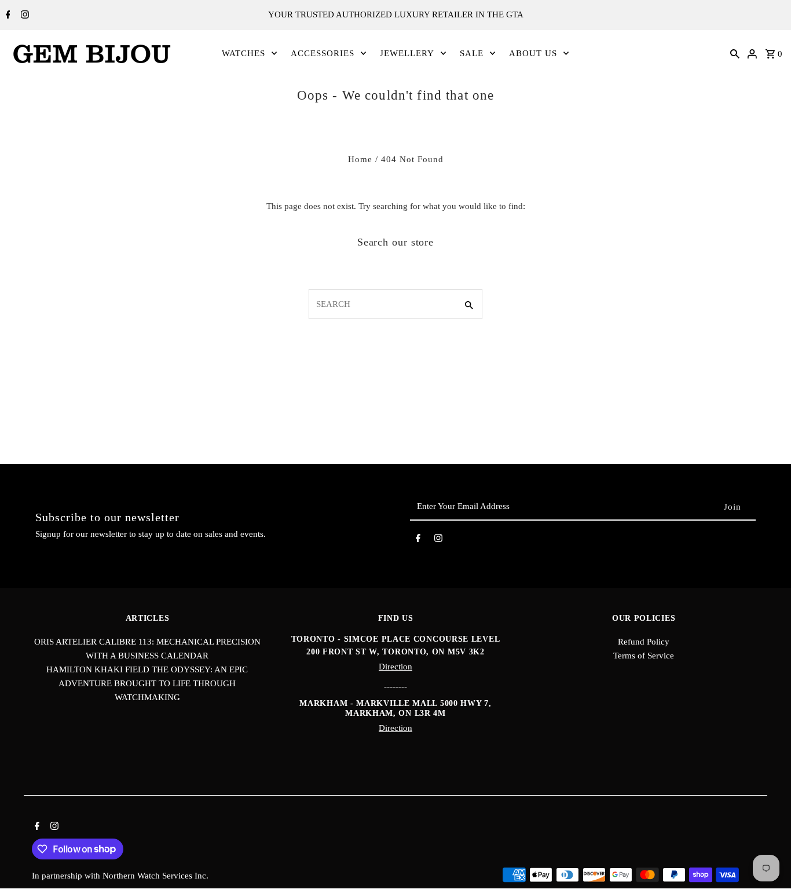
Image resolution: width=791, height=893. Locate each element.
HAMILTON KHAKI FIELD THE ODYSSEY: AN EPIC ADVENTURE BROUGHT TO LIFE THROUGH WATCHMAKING (147, 683)
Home (360, 159)
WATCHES (243, 53)
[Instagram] (23, 15)
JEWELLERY (407, 53)
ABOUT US (533, 53)
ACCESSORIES (322, 53)
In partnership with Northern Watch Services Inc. (120, 875)
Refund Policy (643, 641)
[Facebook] (6, 15)
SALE (472, 53)
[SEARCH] (734, 53)
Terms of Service (643, 655)
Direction (395, 666)
